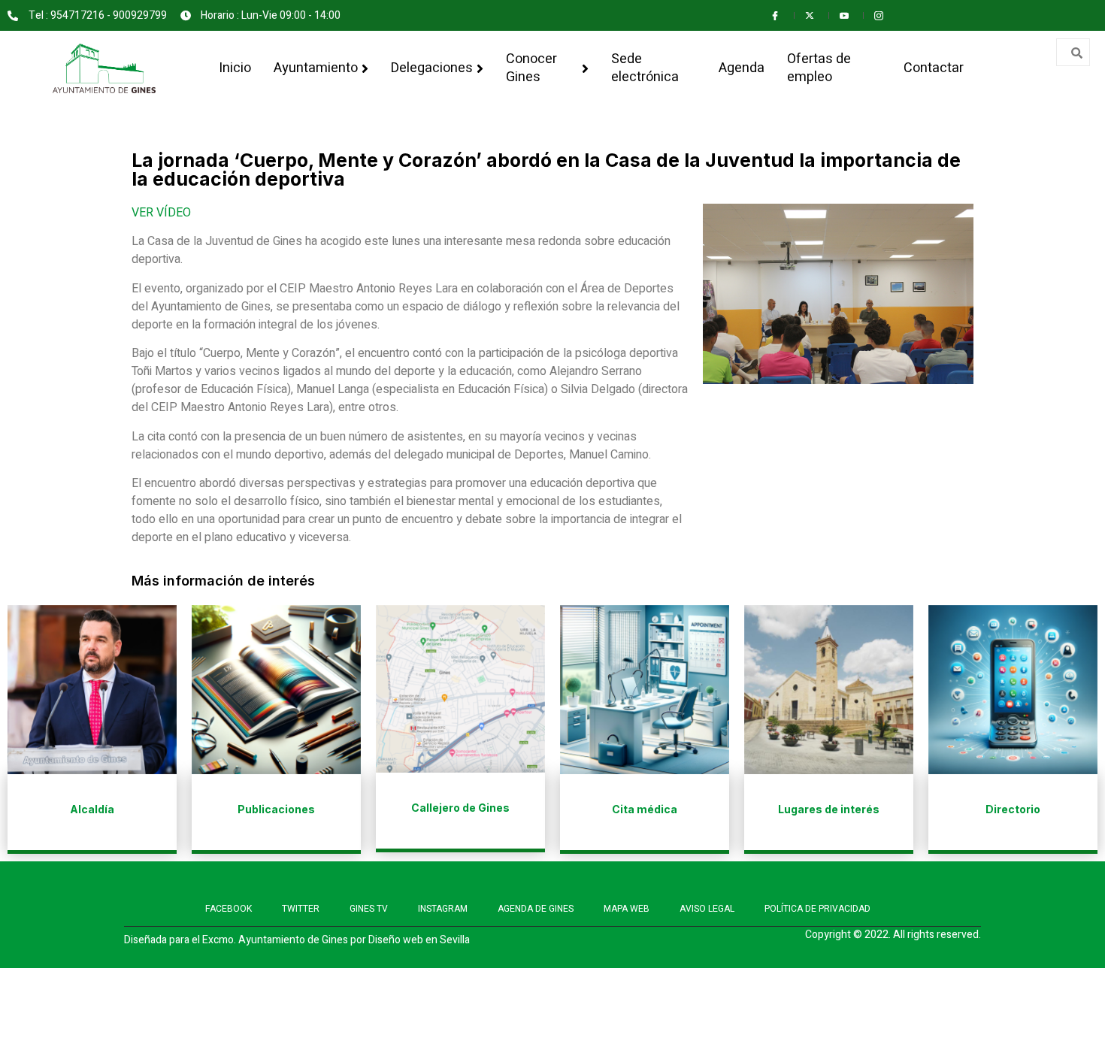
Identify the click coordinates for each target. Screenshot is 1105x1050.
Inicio (235, 68)
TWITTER (300, 908)
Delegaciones (432, 68)
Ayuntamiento (316, 68)
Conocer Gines (531, 68)
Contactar (934, 68)
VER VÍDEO (161, 213)
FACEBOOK (228, 908)
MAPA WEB (626, 908)
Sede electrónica (645, 68)
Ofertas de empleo (819, 68)
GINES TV (369, 908)
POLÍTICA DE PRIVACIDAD (817, 908)
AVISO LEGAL (707, 908)
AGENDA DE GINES (536, 908)
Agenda (741, 68)
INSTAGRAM (443, 908)
